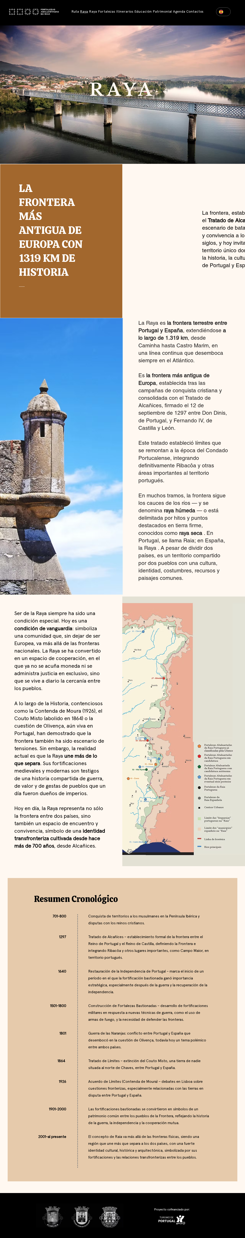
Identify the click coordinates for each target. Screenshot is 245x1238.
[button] (107, 11)
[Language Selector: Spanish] (223, 11)
